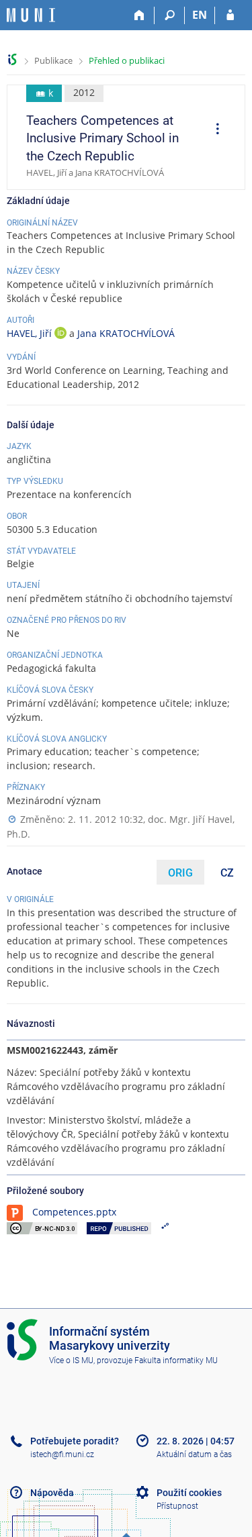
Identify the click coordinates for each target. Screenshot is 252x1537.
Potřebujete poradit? (74, 1441)
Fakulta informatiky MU (176, 1360)
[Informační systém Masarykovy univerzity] (31, 15)
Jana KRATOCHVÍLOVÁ (126, 333)
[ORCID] (60, 334)
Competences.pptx (74, 1211)
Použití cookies (189, 1492)
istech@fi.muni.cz (62, 1454)
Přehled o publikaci (127, 60)
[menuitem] (213, 130)
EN (199, 14)
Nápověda (52, 1492)
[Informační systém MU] (12, 59)
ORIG (180, 872)
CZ (227, 872)
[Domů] (139, 15)
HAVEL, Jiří (30, 333)
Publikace (53, 60)
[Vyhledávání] (170, 15)
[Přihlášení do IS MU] (230, 15)
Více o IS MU (71, 1360)
